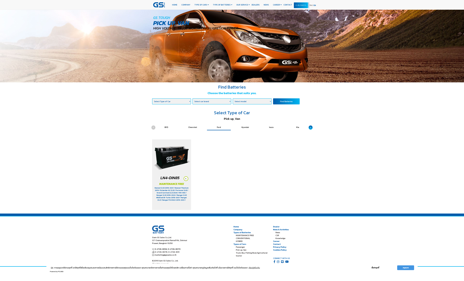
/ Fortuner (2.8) (181, 190)
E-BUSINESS (301, 5)
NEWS (266, 4)
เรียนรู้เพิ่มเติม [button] (254, 267)
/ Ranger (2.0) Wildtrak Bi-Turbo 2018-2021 (171, 196)
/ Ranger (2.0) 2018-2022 (171, 193)
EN (52, 267)
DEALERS (256, 4)
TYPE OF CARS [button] (201, 4)
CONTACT (287, 4)
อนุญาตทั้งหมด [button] (389, 267)
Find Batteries (286, 101)
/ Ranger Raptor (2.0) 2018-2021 (171, 201)
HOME (174, 4)
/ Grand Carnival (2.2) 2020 (172, 191)
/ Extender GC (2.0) (167, 190)
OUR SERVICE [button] (242, 4)
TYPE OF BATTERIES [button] (222, 4)
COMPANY (185, 4)
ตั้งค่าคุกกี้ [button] (375, 267)
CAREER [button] (276, 4)
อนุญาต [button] (406, 267)
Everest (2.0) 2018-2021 (164, 188)
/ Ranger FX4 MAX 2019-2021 (173, 200)
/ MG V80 (182, 192)
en (315, 5)
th (310, 5)
